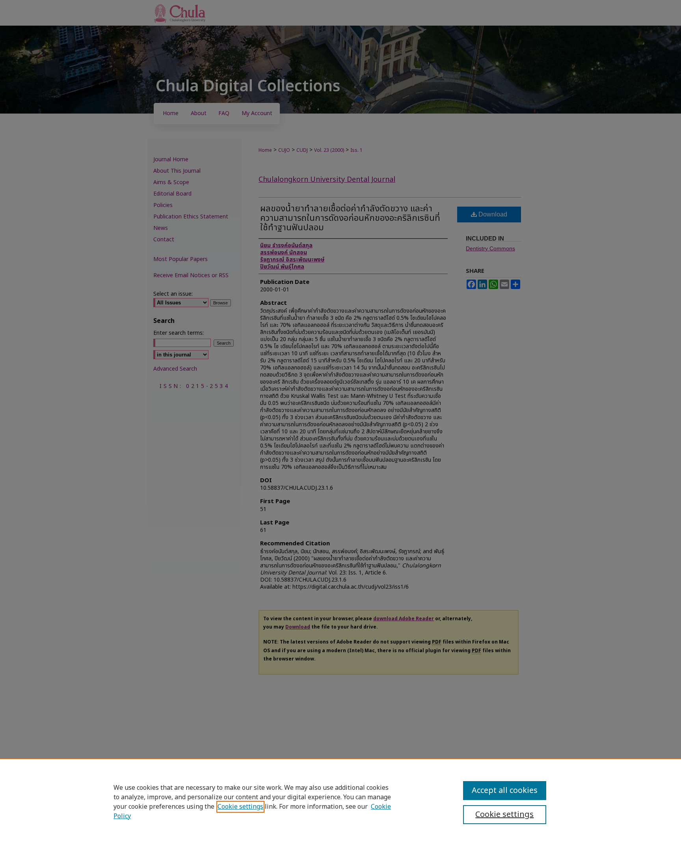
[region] (340, 801)
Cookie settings (240, 806)
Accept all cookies (505, 791)
